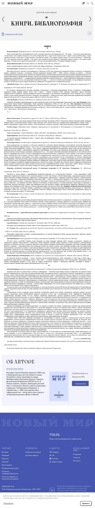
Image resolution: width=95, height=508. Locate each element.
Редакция (5, 455)
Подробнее (8, 503)
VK (53, 455)
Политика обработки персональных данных (10, 478)
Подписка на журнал (33, 452)
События (5, 462)
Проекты (5, 459)
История (5, 452)
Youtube (55, 459)
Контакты (76, 461)
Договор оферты (31, 455)
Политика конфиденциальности (10, 472)
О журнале (77, 454)
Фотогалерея (7, 465)
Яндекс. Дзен (57, 462)
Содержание (80, 383)
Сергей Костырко (14, 369)
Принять (85, 503)
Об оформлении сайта (10, 468)
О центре (76, 457)
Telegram (55, 452)
